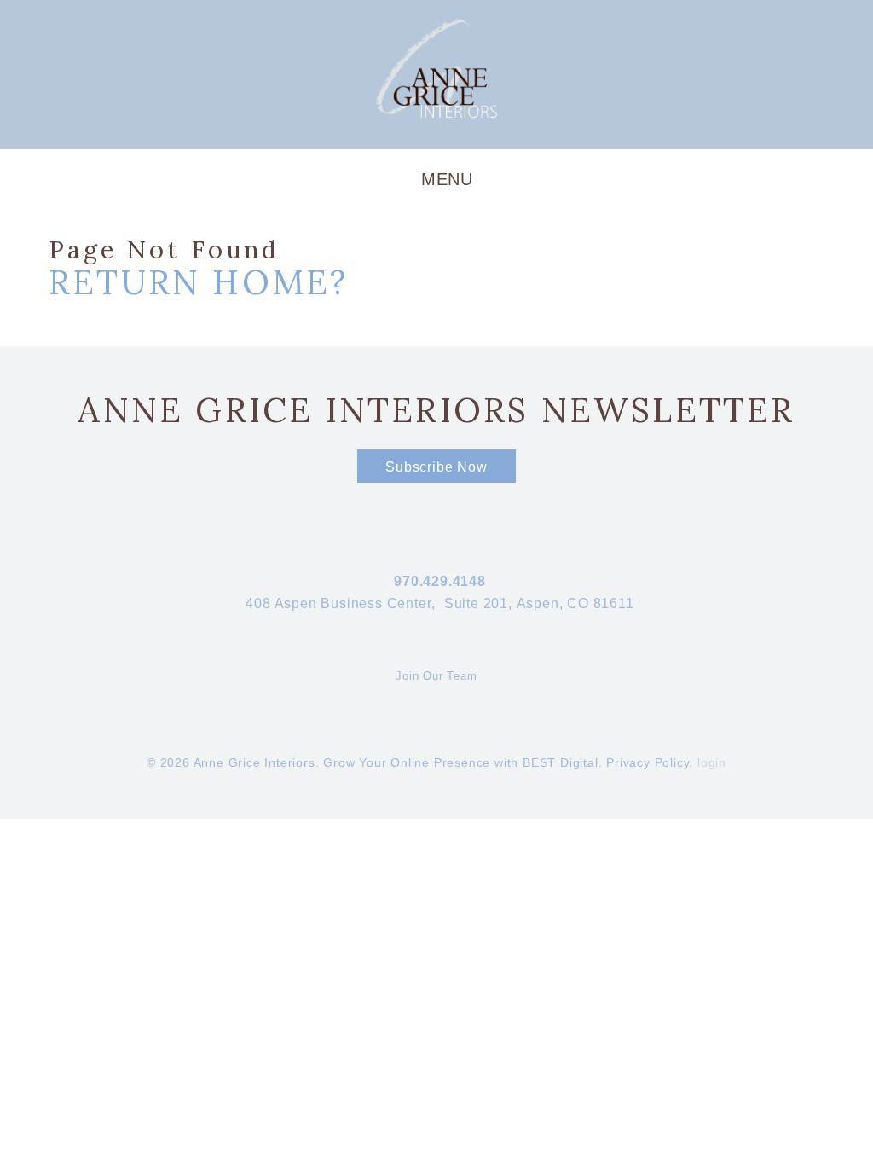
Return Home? (199, 282)
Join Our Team (436, 675)
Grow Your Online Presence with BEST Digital (460, 762)
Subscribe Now (436, 467)
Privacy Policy (647, 762)
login (711, 762)
